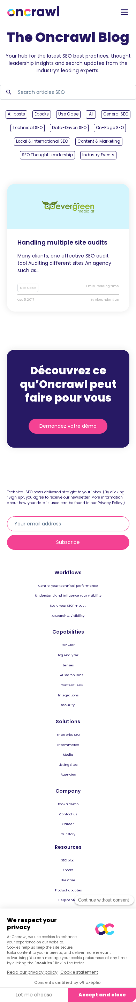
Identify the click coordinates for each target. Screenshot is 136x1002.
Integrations (68, 695)
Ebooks (42, 114)
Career (68, 824)
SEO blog (68, 860)
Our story (68, 834)
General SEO (115, 114)
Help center (68, 900)
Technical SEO (28, 127)
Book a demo (68, 804)
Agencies (68, 774)
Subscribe (68, 542)
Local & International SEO (42, 141)
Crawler (68, 645)
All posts (16, 114)
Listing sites (68, 764)
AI (91, 114)
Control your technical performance (68, 585)
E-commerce (68, 744)
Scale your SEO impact (68, 605)
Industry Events (98, 155)
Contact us (68, 814)
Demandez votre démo (68, 426)
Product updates (68, 890)
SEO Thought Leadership (47, 155)
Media (68, 754)
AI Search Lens (71, 675)
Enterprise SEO (68, 734)
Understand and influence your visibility (68, 595)
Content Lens (72, 685)
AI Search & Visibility (68, 615)
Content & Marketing (98, 141)
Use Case (68, 114)
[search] (8, 92)
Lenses (68, 665)
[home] (33, 11)
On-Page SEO (110, 127)
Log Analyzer (68, 655)
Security (68, 705)
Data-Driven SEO (69, 127)
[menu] (124, 12)
